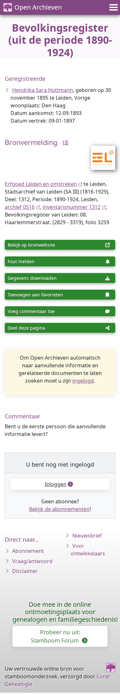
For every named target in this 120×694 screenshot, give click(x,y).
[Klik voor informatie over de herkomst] (63, 142)
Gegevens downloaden (32, 278)
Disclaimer (25, 571)
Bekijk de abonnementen (59, 509)
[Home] (110, 667)
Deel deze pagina (26, 328)
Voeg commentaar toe (31, 311)
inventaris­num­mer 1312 (71, 206)
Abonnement (28, 550)
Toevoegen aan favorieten (35, 295)
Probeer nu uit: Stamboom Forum (55, 636)
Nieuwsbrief (87, 535)
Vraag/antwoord (32, 561)
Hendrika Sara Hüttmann (42, 90)
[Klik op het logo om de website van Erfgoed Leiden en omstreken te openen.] (99, 153)
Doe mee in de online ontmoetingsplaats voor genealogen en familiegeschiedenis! (65, 612)
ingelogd (83, 380)
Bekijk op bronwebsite (31, 245)
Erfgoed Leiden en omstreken (41, 183)
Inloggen (56, 484)
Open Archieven (38, 7)
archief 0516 (20, 206)
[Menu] (113, 7)
